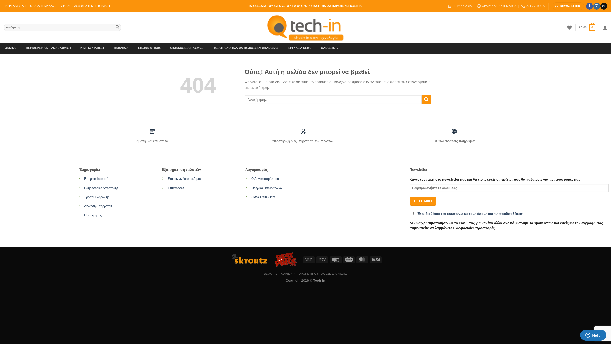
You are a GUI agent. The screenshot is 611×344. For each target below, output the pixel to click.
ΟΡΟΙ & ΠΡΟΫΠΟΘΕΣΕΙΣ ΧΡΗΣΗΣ (323, 273)
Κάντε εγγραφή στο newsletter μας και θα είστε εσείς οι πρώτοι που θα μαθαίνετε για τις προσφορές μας (495, 179)
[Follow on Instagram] (596, 6)
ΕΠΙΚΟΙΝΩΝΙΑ (285, 273)
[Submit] (117, 27)
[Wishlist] (569, 27)
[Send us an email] (603, 6)
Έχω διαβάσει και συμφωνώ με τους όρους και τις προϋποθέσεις (470, 213)
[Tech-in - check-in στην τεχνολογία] (305, 27)
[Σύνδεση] (605, 27)
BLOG (268, 273)
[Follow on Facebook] (589, 6)
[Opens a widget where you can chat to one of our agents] (593, 336)
